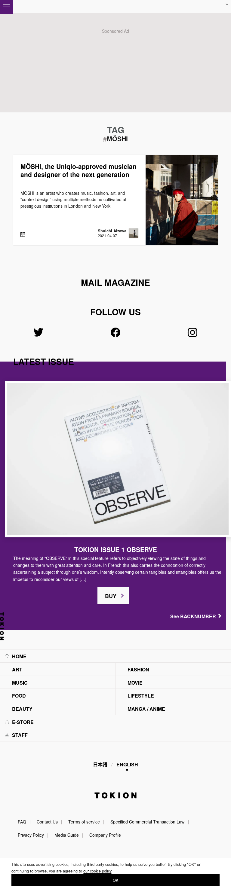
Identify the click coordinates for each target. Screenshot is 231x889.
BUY (110, 596)
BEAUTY (22, 708)
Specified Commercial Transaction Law (147, 822)
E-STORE (23, 722)
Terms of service (84, 822)
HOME (19, 656)
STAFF (20, 735)
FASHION (138, 669)
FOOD (19, 695)
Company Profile (105, 835)
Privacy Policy (31, 835)
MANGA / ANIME (146, 708)
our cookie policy (97, 871)
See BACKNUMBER (193, 616)
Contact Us (47, 822)
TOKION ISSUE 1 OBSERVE (115, 549)
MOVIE (135, 682)
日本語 (100, 764)
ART (17, 669)
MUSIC (20, 682)
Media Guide (66, 835)
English (127, 764)
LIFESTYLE (141, 695)
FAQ (22, 822)
